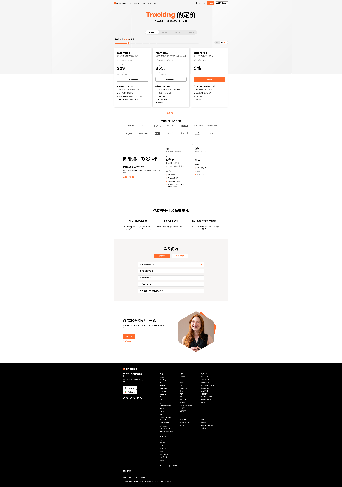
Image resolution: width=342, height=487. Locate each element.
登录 (200, 3)
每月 (217, 42)
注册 (204, 3)
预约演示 (210, 3)
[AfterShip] (120, 3)
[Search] (196, 3)
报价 (155, 3)
